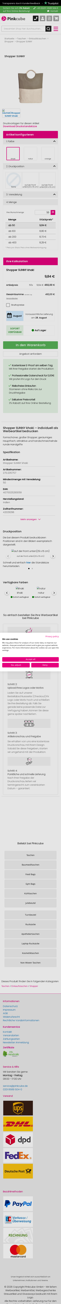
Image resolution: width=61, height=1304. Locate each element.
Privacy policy (52, 636)
